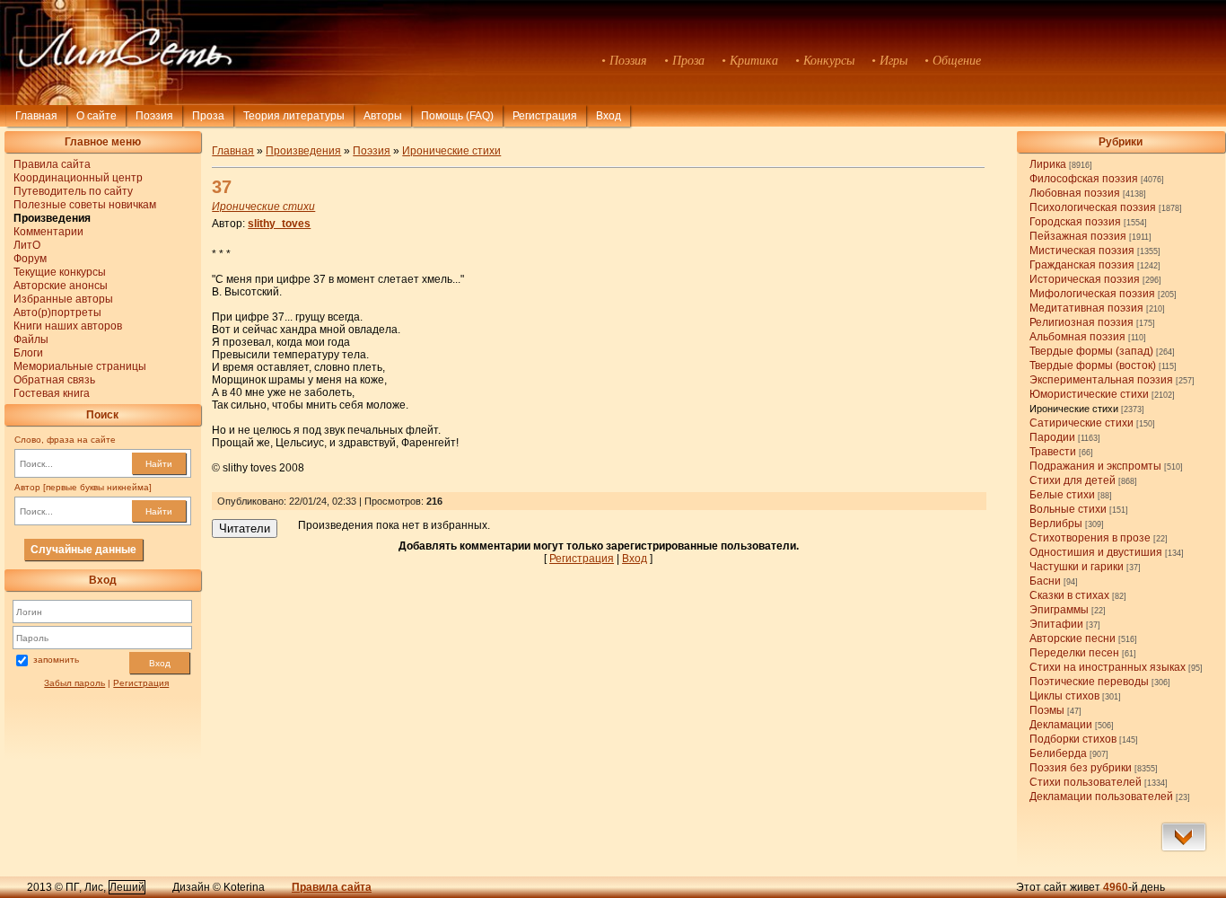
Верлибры (1055, 523)
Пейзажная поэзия (1077, 236)
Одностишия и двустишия (1095, 552)
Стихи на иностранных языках (1107, 667)
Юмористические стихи (1089, 394)
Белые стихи (1062, 495)
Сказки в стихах (1069, 595)
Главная (36, 116)
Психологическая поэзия (1092, 207)
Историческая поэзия (1084, 279)
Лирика (1047, 164)
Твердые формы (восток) (1092, 365)
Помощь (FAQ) (457, 116)
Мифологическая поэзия (1092, 293)
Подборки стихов (1073, 739)
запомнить (56, 660)
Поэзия (154, 116)
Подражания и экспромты (1095, 466)
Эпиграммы (1059, 609)
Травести (1052, 451)
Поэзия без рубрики (1080, 768)
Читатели (244, 528)
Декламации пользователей (1101, 796)
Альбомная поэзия (1077, 336)
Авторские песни (1072, 638)
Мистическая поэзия (1081, 250)
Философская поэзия (1083, 178)
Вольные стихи (1068, 509)
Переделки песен (1074, 653)
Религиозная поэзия (1081, 322)
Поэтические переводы (1089, 681)
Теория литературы (294, 116)
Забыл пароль (74, 683)
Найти (158, 464)
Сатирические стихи (1081, 423)
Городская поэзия (1075, 222)
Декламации (1060, 724)
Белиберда (1058, 753)
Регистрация (544, 116)
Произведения (303, 151)
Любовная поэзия (1074, 193)
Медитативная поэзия (1086, 308)
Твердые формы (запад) (1091, 351)
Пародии (1052, 437)
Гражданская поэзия (1081, 265)
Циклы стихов (1064, 696)
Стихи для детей (1072, 480)
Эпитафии (1056, 624)
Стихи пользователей (1085, 782)
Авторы (382, 116)
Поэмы (1046, 710)
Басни (1045, 581)
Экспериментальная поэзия (1101, 380)
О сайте (96, 116)
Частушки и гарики (1076, 566)
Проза (208, 116)
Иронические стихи (1073, 408)
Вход (160, 663)
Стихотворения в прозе (1090, 538)
